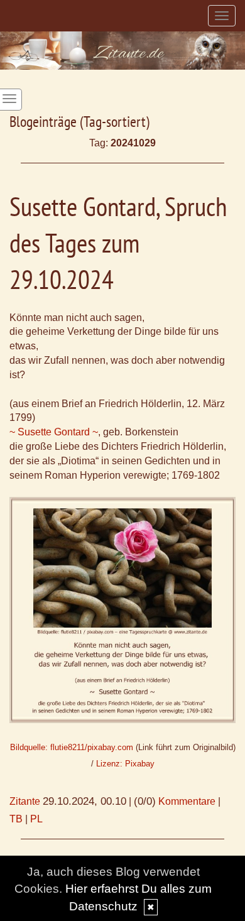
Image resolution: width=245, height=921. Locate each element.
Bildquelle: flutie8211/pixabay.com (71, 747)
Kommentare (186, 801)
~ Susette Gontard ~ (53, 432)
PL (36, 819)
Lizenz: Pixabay (125, 763)
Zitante (24, 801)
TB (16, 819)
